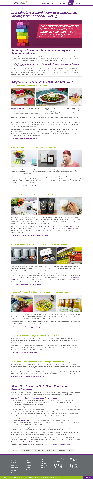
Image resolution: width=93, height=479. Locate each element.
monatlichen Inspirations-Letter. (61, 444)
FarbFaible (13, 8)
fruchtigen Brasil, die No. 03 (48, 226)
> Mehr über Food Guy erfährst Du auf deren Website (27, 376)
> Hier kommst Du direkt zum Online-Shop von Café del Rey (29, 235)
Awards (28, 460)
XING (45, 467)
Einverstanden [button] (88, 477)
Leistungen (46, 3)
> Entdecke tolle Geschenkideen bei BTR (24, 353)
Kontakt (77, 3)
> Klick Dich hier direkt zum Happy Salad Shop (25, 327)
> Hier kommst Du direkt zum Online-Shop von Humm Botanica (30, 186)
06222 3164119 (14, 465)
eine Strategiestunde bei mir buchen (23, 441)
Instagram (46, 459)
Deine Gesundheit (61, 364)
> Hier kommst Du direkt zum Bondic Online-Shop (26, 285)
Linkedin (50, 450)
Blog (71, 3)
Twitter (61, 450)
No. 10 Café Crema (58, 228)
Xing (71, 450)
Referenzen (63, 3)
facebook (45, 461)
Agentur (54, 3)
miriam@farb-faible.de (15, 467)
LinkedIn (45, 465)
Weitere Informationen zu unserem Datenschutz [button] (50, 477)
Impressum (13, 470)
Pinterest (27, 450)
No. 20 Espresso (70, 228)
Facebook (39, 450)
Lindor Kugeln (25, 420)
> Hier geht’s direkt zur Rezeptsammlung (24, 138)
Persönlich (32, 8)
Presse (27, 459)
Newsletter (28, 462)
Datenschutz (14, 472)
